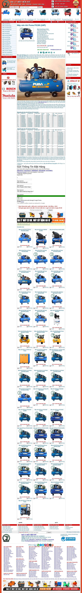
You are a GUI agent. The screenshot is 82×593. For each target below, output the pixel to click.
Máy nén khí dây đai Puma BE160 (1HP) (41, 293)
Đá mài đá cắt (26, 579)
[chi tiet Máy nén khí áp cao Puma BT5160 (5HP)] (25, 266)
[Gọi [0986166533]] (71, 26)
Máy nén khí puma (24, 223)
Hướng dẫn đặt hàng (39, 526)
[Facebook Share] (38, 53)
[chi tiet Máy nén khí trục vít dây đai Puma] (25, 516)
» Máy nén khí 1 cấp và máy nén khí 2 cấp (73, 75)
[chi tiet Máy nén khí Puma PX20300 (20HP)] (57, 402)
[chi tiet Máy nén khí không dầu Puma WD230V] (57, 326)
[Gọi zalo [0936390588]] (74, 31)
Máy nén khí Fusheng (7, 25)
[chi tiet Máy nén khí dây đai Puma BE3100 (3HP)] (57, 284)
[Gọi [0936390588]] (71, 31)
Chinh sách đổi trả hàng (24, 528)
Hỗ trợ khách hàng (38, 524)
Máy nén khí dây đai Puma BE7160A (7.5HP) (57, 293)
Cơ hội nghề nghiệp (7, 530)
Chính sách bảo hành (23, 527)
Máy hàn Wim (57, 555)
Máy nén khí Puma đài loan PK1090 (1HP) (25, 446)
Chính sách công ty (22, 524)
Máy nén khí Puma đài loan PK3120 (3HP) (41, 446)
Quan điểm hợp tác (54, 526)
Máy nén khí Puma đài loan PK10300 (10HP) (41, 464)
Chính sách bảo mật (23, 526)
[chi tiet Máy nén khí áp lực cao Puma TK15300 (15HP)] (41, 384)
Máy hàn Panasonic (58, 557)
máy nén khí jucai (26, 224)
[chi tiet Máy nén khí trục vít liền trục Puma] (25, 365)
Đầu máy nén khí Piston (7, 52)
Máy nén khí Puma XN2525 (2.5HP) (41, 230)
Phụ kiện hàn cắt (48, 579)
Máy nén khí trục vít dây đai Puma (25, 501)
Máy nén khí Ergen (6, 41)
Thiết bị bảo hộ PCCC (21, 575)
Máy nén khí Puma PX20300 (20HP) (57, 389)
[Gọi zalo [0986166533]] (74, 26)
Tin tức (67, 526)
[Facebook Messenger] (41, 53)
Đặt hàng (30, 246)
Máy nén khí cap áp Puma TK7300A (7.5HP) (25, 389)
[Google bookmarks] (51, 53)
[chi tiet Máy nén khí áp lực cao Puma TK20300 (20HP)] (25, 384)
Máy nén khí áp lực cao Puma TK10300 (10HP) (57, 371)
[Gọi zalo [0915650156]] (74, 40)
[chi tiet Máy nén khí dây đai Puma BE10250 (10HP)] (25, 324)
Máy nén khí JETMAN (7, 35)
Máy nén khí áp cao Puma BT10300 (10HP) (57, 251)
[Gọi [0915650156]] (71, 40)
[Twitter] (46, 53)
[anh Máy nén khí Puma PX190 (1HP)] (27, 39)
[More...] (54, 53)
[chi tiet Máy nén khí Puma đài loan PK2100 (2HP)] (41, 495)
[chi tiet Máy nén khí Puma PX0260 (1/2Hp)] (57, 495)
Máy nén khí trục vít (7, 48)
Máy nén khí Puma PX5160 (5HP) (24, 428)
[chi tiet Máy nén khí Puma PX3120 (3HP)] (41, 440)
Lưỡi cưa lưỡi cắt (33, 579)
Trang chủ (12, 7)
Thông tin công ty (6, 524)
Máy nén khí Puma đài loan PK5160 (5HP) (57, 446)
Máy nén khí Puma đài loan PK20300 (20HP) (57, 464)
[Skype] (43, 53)
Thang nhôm (57, 576)
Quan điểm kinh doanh (8, 528)
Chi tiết (20, 246)
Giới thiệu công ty (7, 526)
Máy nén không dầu (7, 42)
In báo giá (54, 21)
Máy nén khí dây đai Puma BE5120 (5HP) (41, 272)
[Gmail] (49, 53)
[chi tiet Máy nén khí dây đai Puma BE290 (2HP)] (25, 305)
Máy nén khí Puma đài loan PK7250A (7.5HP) (25, 464)
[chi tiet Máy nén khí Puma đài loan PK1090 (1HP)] (25, 459)
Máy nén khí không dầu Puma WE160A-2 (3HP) (24, 332)
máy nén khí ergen (58, 223)
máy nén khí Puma (42, 102)
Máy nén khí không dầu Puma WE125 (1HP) (57, 332)
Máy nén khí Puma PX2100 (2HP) (57, 428)
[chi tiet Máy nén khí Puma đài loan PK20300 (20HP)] (57, 477)
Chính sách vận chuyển (24, 530)
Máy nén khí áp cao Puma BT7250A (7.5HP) (41, 251)
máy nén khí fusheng (33, 223)
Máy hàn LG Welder (58, 559)
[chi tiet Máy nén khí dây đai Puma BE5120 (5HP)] (41, 284)
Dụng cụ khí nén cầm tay (8, 54)
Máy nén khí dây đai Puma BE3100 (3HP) (57, 272)
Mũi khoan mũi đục (18, 579)
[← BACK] (20, 522)
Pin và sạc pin (41, 579)
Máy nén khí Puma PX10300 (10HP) (41, 410)
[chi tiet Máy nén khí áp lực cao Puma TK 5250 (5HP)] (41, 402)
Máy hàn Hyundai (58, 556)
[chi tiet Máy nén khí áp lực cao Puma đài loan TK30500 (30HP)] (57, 363)
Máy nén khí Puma (6, 23)
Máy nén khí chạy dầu (7, 46)
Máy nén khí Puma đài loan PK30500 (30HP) (25, 483)
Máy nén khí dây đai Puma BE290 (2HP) (25, 293)
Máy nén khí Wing (6, 37)
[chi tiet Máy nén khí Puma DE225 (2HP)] (57, 244)
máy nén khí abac (42, 223)
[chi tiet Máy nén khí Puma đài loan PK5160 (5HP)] (57, 459)
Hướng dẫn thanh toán (39, 527)
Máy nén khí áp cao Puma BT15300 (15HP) (25, 272)
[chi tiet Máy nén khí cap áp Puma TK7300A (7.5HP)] (25, 405)
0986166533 (32, 539)
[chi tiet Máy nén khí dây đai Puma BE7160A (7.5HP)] (57, 305)
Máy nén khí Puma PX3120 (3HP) (40, 428)
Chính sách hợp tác (54, 528)
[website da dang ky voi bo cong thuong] (68, 541)
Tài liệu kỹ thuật (69, 527)
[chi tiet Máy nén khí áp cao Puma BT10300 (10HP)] (57, 266)
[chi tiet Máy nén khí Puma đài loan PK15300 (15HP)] (25, 244)
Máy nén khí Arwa (6, 44)
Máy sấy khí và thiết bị (7, 50)
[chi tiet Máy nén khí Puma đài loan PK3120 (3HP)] (41, 459)
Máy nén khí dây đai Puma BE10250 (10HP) (25, 311)
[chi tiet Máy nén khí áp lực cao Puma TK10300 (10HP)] (57, 384)
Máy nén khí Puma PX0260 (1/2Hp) (57, 483)
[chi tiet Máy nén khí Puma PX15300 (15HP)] (25, 423)
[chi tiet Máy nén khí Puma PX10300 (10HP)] (41, 423)
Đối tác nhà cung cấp (54, 524)
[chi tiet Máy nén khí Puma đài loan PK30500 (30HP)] (25, 495)
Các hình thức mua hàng (39, 528)
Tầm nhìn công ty (6, 527)
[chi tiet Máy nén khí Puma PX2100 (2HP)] (57, 440)
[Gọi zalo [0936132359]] (74, 49)
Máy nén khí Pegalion (7, 27)
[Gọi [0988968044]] (71, 35)
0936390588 (51, 539)
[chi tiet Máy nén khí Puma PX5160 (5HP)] (25, 440)
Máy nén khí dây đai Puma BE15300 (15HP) (41, 311)
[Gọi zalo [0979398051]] (74, 44)
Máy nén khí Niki (6, 31)
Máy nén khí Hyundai (7, 29)
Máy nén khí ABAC (6, 39)
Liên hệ (17, 7)
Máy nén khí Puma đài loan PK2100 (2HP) (41, 483)
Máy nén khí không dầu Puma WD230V (57, 311)
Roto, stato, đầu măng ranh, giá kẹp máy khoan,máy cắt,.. (64, 579)
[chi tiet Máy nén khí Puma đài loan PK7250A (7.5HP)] (25, 477)
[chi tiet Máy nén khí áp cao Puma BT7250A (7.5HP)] (41, 266)
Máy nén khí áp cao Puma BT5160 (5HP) (25, 251)
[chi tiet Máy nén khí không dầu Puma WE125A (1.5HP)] (41, 344)
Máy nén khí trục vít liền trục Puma (24, 350)
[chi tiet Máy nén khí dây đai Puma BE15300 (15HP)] (41, 324)
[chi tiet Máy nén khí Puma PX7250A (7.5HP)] (57, 423)
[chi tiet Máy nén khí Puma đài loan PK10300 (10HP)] (41, 477)
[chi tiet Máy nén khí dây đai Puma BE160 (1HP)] (41, 305)
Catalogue (68, 528)
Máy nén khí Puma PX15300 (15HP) (24, 410)
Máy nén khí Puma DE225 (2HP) (57, 229)
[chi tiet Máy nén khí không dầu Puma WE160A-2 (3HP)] (25, 344)
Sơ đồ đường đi (37, 530)
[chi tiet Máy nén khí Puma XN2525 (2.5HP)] (41, 245)
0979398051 (45, 539)
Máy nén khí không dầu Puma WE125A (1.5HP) (41, 332)
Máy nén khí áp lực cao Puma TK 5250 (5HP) (40, 389)
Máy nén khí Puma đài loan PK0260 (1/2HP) (41, 350)
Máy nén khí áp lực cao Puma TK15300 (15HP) (41, 371)
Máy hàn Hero (57, 554)
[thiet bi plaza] (6, 541)
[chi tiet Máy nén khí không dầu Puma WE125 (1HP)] (57, 344)
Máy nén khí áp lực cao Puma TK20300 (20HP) (25, 371)
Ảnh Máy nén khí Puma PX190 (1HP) (27, 40)
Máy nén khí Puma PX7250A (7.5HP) (57, 410)
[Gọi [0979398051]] (71, 44)
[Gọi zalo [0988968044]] (74, 35)
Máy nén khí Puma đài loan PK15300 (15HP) (25, 230)
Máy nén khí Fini (6, 33)
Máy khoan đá (45, 569)
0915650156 (38, 539)
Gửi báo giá (61, 21)
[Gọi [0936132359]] (71, 49)
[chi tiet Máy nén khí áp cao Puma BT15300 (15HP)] (25, 287)
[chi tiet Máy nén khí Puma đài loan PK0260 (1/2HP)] (41, 363)
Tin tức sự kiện (68, 524)
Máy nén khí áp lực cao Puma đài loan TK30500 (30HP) (57, 350)
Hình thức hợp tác (54, 527)
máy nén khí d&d (50, 223)
